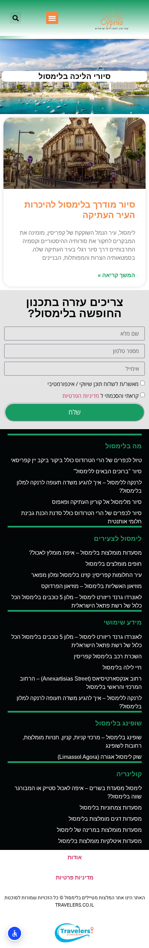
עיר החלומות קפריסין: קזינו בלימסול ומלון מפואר (86, 575)
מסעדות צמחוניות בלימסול (111, 808)
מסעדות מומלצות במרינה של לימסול (99, 830)
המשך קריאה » (116, 275)
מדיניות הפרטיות (80, 396)
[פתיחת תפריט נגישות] (14, 933)
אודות (75, 857)
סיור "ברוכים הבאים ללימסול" (107, 471)
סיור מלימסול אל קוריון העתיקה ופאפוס (97, 502)
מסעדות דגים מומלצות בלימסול (105, 819)
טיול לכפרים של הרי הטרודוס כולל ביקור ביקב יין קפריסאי (76, 460)
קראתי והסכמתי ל (100, 396)
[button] (52, 18)
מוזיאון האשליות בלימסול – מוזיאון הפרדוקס (91, 586)
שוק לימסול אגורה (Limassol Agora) (100, 757)
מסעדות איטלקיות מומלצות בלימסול (100, 841)
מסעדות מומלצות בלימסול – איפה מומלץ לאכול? (85, 553)
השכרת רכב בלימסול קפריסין (108, 656)
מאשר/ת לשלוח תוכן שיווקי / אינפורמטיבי (93, 384)
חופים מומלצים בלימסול (114, 564)
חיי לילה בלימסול (122, 667)
